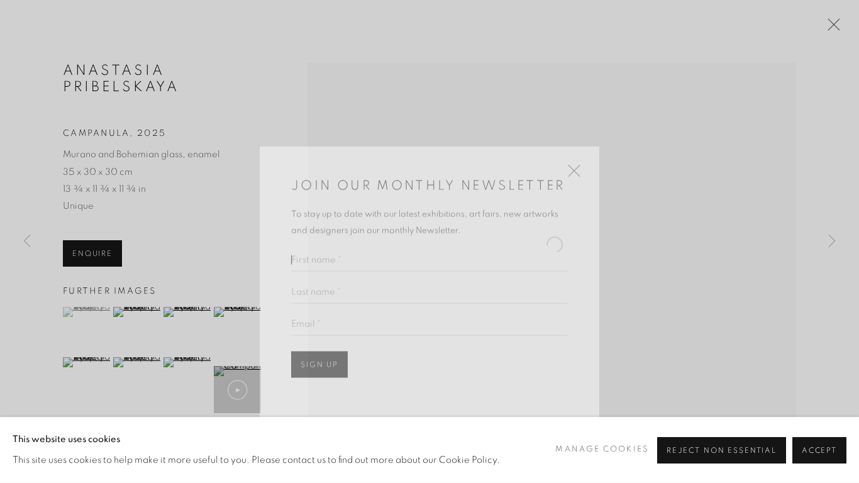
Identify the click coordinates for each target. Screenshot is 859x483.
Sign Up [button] (319, 346)
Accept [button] (819, 450)
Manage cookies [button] (601, 449)
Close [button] (571, 157)
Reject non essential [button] (722, 450)
